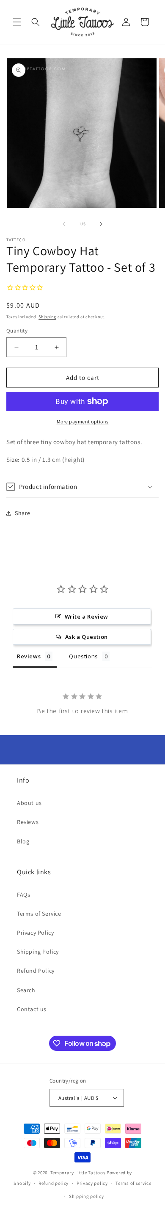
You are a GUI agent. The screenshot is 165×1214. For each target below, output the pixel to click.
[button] (17, 22)
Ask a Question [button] (86, 637)
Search (26, 990)
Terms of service (133, 1183)
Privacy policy (92, 1183)
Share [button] (22, 513)
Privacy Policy (35, 932)
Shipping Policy (38, 951)
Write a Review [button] (86, 616)
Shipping (47, 316)
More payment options (83, 421)
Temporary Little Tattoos (78, 1173)
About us (29, 803)
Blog (23, 841)
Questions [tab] (83, 656)
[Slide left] (64, 224)
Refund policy (53, 1183)
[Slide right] (101, 224)
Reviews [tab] (29, 656)
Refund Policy (36, 970)
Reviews (27, 822)
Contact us (32, 1009)
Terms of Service (39, 913)
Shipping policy (86, 1196)
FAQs (23, 894)
